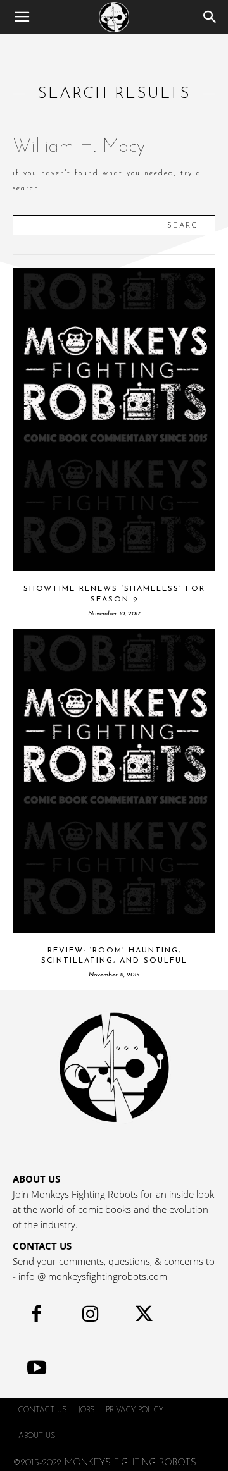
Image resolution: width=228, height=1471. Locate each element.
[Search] (210, 17)
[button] (21, 17)
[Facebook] (36, 1317)
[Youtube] (36, 1370)
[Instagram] (90, 1317)
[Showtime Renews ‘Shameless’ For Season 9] (114, 419)
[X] (144, 1317)
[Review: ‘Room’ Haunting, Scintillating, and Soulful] (114, 781)
